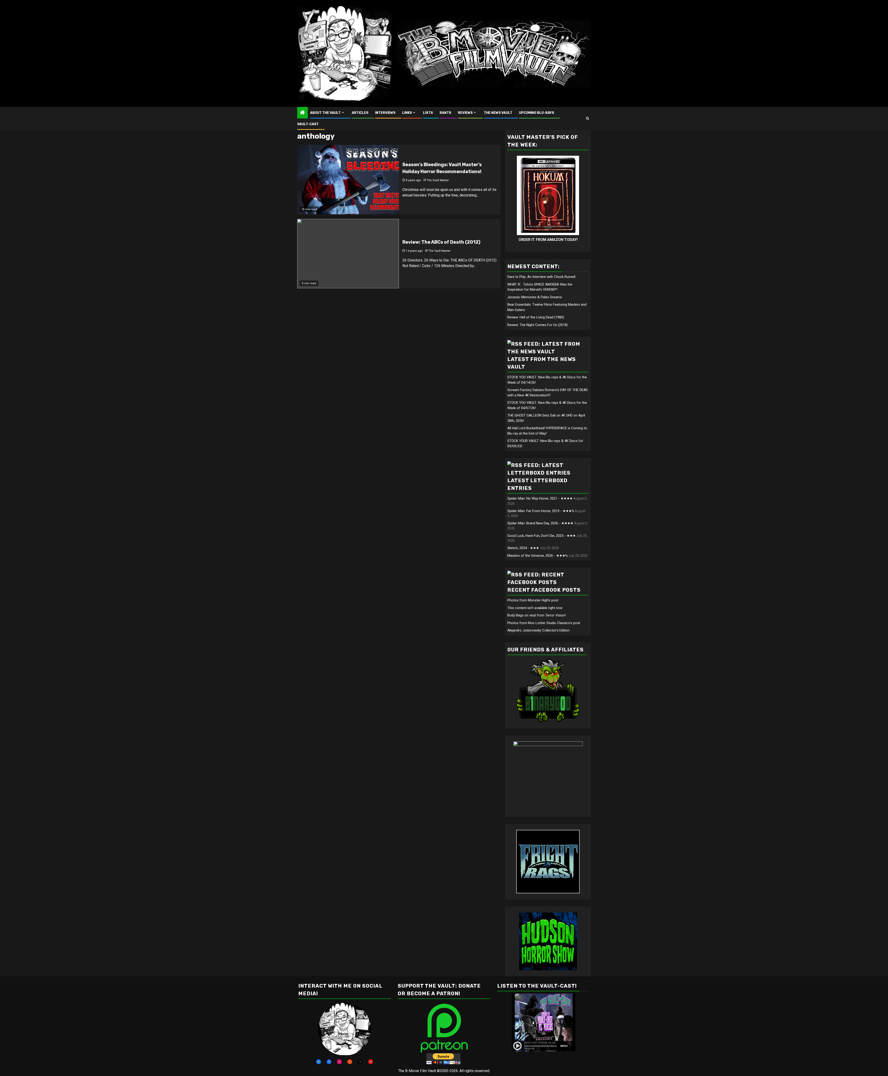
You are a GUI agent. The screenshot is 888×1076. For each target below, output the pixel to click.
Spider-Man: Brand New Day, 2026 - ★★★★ (540, 523)
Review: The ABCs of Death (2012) (441, 242)
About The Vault (325, 113)
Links (407, 113)
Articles (360, 113)
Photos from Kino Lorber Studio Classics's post (543, 623)
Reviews (465, 113)
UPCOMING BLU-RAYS (536, 113)
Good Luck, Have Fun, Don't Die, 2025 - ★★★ (541, 536)
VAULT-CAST (308, 124)
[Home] (302, 113)
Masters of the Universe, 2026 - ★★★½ (537, 556)
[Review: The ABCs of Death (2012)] (348, 253)
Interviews (385, 113)
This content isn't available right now (534, 608)
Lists (428, 113)
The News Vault (498, 113)
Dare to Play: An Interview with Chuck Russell (541, 277)
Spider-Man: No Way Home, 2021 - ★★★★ (540, 498)
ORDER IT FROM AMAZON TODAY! (548, 239)
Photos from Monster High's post (532, 600)
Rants (445, 113)
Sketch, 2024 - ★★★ (523, 548)
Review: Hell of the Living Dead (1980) (535, 317)
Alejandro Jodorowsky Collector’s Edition (538, 630)
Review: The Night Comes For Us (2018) (537, 325)
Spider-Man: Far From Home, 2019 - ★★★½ (540, 511)
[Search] (587, 118)
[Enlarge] (365, 1008)
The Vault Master (438, 180)
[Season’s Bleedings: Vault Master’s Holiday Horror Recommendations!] (348, 179)
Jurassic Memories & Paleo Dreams (534, 297)
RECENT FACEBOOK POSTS (544, 590)
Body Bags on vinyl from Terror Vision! (536, 615)
